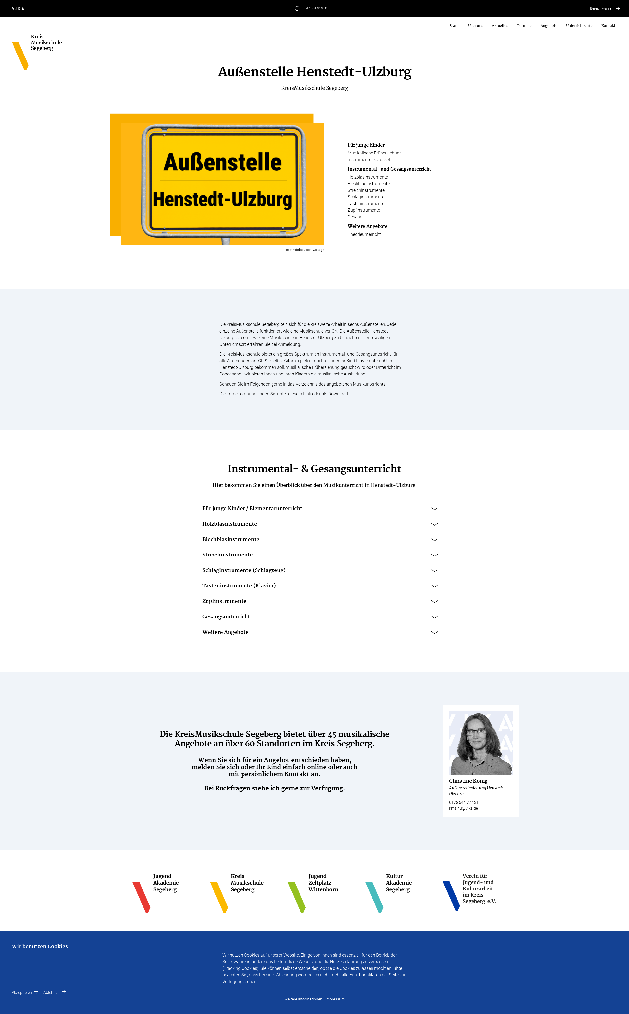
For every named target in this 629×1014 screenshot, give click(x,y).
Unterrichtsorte (579, 25)
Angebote (549, 25)
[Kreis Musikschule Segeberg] (21, 52)
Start (454, 25)
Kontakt (608, 25)
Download (338, 393)
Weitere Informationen (303, 999)
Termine (524, 25)
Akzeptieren (22, 992)
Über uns (475, 25)
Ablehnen (51, 992)
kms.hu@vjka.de (463, 808)
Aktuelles (500, 25)
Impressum (335, 999)
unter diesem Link (294, 393)
